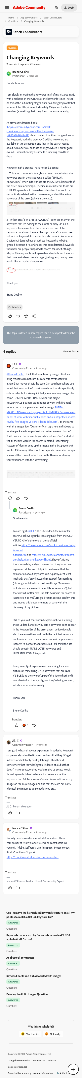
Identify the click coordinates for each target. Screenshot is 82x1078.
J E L (14, 364)
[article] (41, 432)
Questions (13, 21)
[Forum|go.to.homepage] (29, 7)
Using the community (19, 1060)
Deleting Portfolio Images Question (27, 994)
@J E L (31, 531)
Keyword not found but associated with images (33, 975)
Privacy (52, 1060)
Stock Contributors (53, 17)
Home (11, 17)
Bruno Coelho (20, 71)
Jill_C (15, 740)
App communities (29, 17)
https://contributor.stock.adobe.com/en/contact (33, 857)
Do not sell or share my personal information (30, 1073)
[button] (7, 8)
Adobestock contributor (20, 957)
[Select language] (56, 7)
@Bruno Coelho (15, 374)
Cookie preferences (17, 1066)
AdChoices (65, 1073)
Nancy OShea (20, 828)
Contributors (14, 307)
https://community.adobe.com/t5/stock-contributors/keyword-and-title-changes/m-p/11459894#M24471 (30, 131)
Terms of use (39, 1060)
